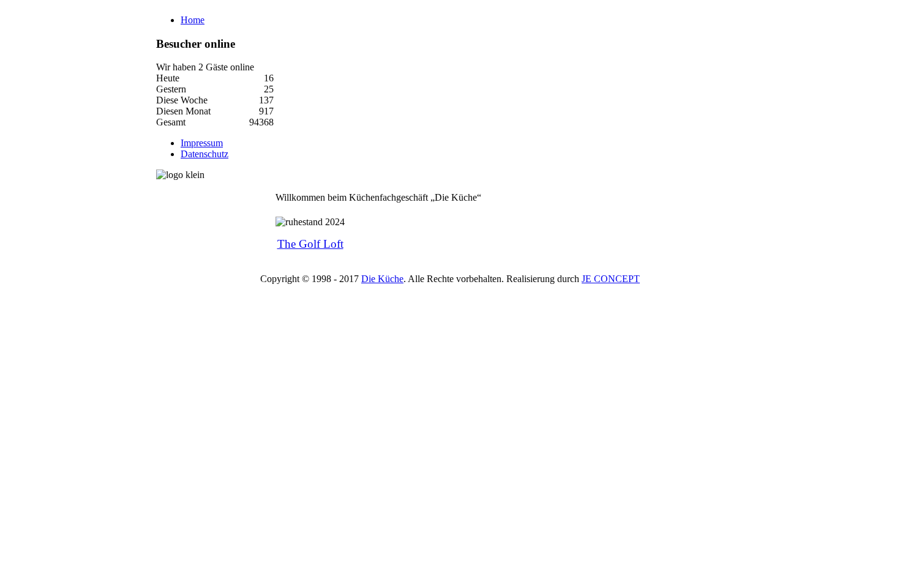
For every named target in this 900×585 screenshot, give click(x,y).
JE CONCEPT (611, 279)
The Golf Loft (310, 243)
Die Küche (382, 279)
